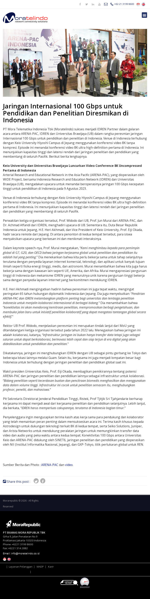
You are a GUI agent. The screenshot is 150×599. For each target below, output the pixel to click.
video (69, 465)
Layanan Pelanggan (20, 566)
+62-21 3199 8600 (124, 4)
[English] (143, 4)
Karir (51, 566)
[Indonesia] (138, 4)
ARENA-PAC (49, 465)
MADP (40, 566)
